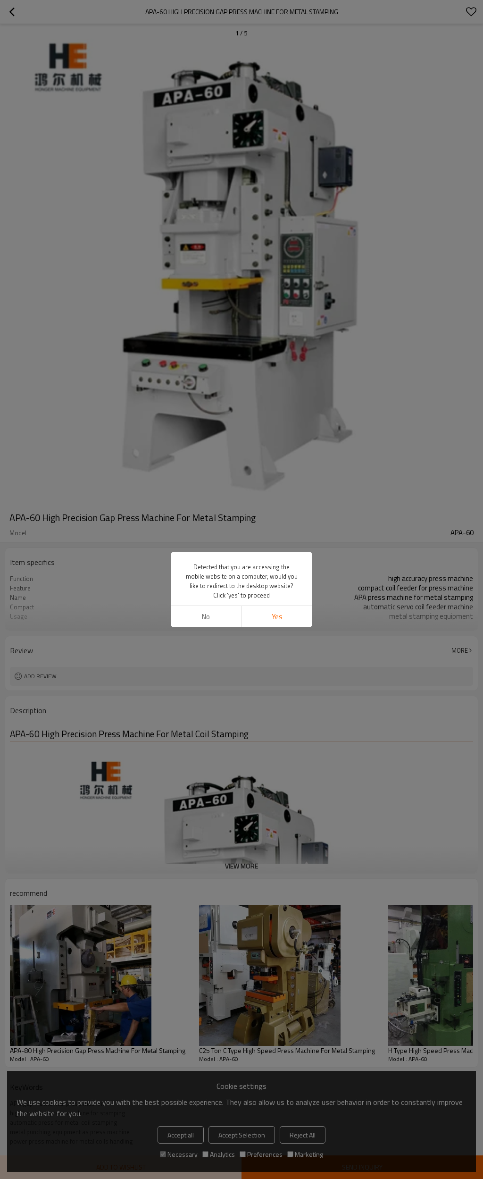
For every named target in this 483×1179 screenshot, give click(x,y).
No (206, 616)
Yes (277, 616)
